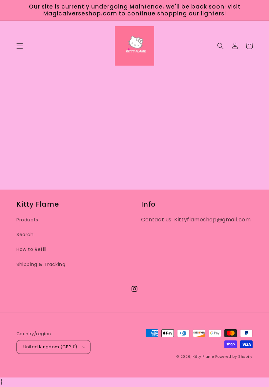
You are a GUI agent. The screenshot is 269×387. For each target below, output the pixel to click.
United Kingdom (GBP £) (50, 347)
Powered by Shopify (234, 356)
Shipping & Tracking (40, 264)
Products (27, 219)
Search (25, 234)
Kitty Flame (203, 356)
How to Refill (31, 249)
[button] (19, 46)
